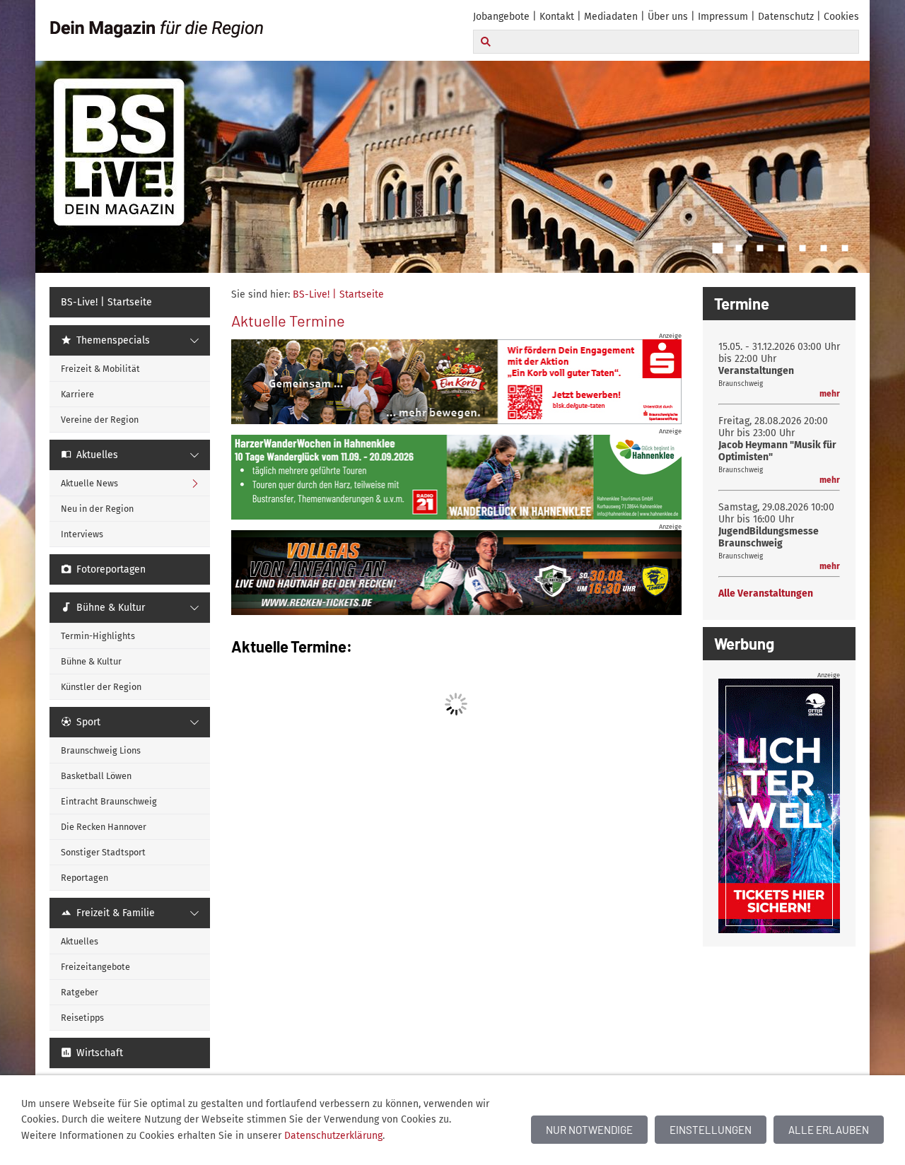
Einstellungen (711, 1129)
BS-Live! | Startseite (338, 294)
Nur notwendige (589, 1129)
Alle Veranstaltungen (765, 593)
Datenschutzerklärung (333, 1136)
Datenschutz (786, 17)
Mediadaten (611, 17)
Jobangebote (501, 17)
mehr (829, 394)
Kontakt (556, 17)
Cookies (841, 17)
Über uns (668, 17)
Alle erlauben (828, 1129)
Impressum (723, 17)
